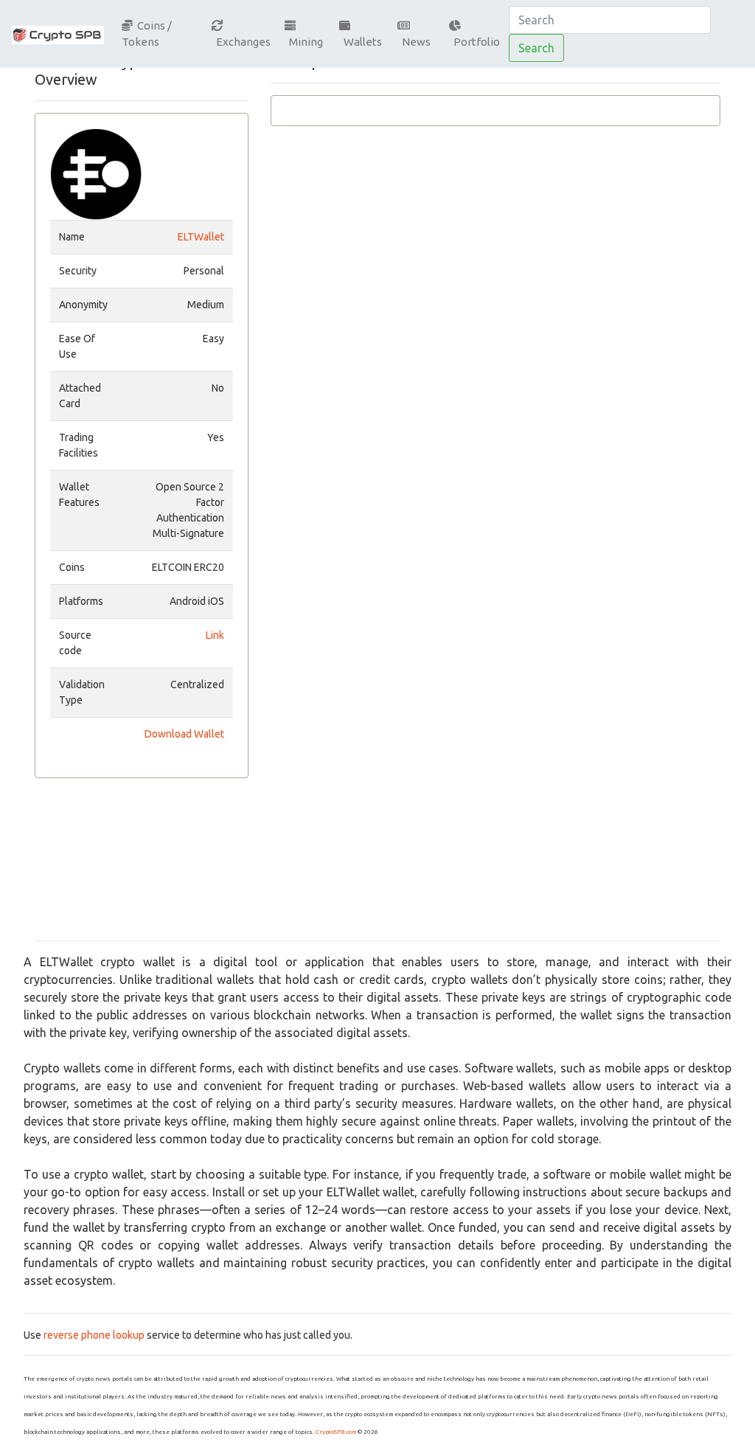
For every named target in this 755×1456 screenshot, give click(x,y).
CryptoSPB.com (336, 1432)
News (414, 41)
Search (536, 48)
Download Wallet (184, 734)
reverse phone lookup (94, 1335)
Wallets (360, 41)
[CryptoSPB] (58, 34)
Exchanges (241, 41)
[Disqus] (495, 357)
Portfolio (474, 41)
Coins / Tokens (147, 34)
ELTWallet (201, 237)
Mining (304, 41)
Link (215, 635)
